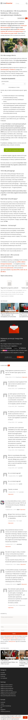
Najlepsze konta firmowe (6, 686)
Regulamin (3, 709)
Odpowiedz (24, 377)
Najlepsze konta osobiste (7, 684)
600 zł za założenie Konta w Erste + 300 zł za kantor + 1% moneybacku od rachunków (10, 315)
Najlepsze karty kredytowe (7, 688)
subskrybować (12, 641)
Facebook (3, 702)
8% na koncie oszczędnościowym (14, 31)
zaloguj (15, 637)
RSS (1, 707)
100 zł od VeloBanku (8, 290)
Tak (25, 717)
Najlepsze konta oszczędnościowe (9, 692)
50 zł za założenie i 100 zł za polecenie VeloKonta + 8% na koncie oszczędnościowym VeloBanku (14, 13)
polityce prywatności (16, 717)
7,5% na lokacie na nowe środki (9, 33)
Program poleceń (5, 296)
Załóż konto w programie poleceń (14, 150)
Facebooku (9, 348)
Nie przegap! (4, 301)
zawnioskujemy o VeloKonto (8, 69)
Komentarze (4, 365)
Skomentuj (3, 613)
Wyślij (14, 633)
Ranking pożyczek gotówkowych (8, 693)
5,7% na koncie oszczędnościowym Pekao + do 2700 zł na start (9, 662)
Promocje (3, 676)
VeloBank (11, 296)
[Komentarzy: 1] (17, 310)
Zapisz (20, 357)
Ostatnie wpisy (5, 648)
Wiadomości (3, 674)
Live (7, 3)
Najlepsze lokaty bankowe (7, 690)
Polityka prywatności (5, 711)
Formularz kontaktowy (6, 706)
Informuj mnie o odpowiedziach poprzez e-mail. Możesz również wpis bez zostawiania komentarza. (13, 641)
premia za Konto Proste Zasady (15, 294)
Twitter (2, 704)
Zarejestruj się (8, 637)
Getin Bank (18, 292)
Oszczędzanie (4, 678)
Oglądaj (5, 350)
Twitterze (23, 348)
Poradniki (3, 672)
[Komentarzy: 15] (26, 18)
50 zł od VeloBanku (17, 290)
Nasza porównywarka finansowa (8, 695)
